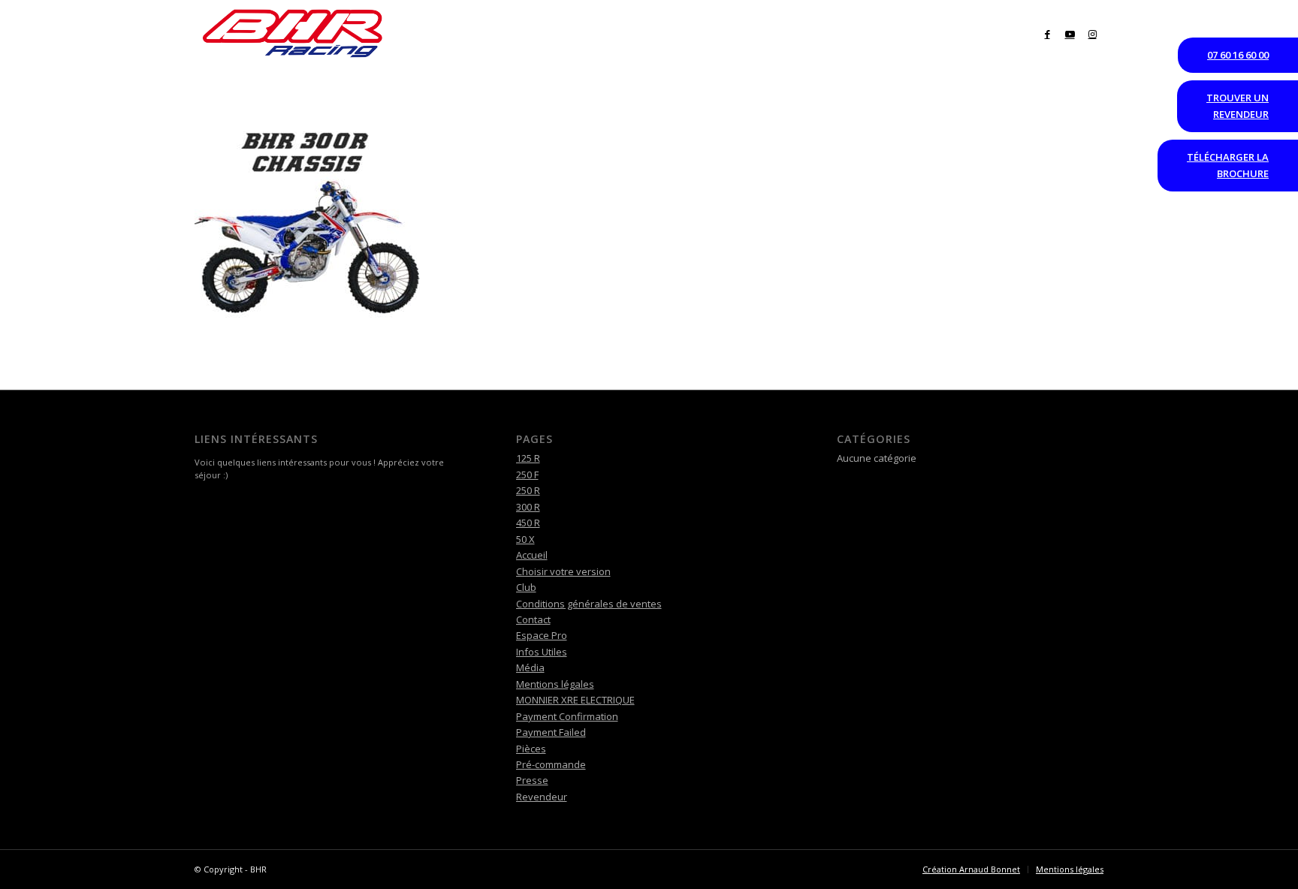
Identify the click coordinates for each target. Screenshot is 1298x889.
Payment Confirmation (567, 716)
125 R (528, 458)
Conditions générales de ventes (589, 603)
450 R (528, 522)
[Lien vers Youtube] (1069, 34)
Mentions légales (555, 684)
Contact (533, 619)
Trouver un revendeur (1237, 105)
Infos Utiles (541, 651)
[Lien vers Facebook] (1047, 34)
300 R (528, 507)
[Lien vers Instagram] (1092, 34)
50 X (525, 539)
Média (530, 667)
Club (526, 587)
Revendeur (541, 796)
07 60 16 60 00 (1238, 55)
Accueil (532, 555)
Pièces (531, 748)
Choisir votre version (563, 571)
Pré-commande (551, 764)
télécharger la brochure (1228, 164)
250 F (527, 474)
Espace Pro (541, 635)
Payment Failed (551, 732)
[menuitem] (214, 86)
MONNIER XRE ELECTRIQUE (575, 700)
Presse (532, 780)
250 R (528, 490)
